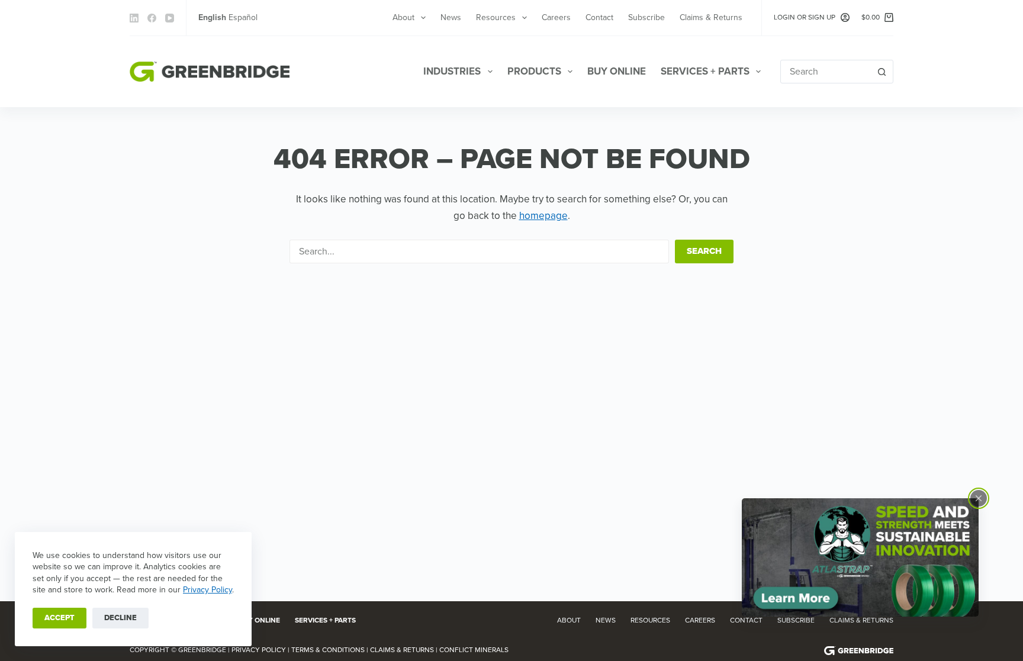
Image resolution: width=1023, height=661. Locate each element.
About (403, 17)
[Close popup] (978, 498)
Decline (120, 618)
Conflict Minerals (474, 650)
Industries (452, 71)
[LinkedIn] (134, 18)
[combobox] (825, 71)
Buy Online (616, 71)
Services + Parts (705, 71)
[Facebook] (151, 18)
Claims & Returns (711, 17)
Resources (496, 17)
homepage (543, 215)
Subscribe (646, 17)
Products (534, 71)
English (212, 17)
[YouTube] (169, 18)
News (450, 17)
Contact (599, 17)
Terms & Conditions (328, 650)
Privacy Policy (207, 590)
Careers (556, 17)
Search (704, 251)
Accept (59, 618)
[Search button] (881, 71)
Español (243, 17)
